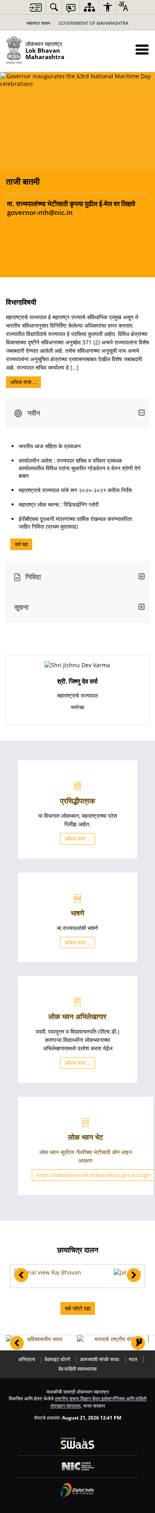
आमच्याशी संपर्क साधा (99, 1359)
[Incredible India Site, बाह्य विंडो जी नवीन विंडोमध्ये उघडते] (41, 1339)
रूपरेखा (77, 707)
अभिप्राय (26, 1359)
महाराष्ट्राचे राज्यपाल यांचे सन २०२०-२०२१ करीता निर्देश (75, 490)
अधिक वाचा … (23, 382)
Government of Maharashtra (93, 23)
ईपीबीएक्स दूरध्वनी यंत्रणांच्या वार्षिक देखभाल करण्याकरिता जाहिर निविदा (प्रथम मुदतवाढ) (75, 522)
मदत (133, 1359)
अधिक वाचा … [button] (77, 838)
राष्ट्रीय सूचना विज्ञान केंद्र (77, 1398)
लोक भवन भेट (85, 1137)
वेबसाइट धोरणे (57, 1359)
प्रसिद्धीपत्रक (77, 800)
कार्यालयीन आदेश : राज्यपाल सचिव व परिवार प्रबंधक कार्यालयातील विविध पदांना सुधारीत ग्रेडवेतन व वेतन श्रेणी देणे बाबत (80, 468)
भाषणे (77, 913)
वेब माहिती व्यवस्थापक (77, 1369)
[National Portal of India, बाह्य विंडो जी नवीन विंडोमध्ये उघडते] (112, 1339)
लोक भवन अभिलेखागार (77, 1016)
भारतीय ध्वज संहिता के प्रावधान (50, 446)
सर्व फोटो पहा (78, 1308)
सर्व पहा (21, 544)
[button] (142, 49)
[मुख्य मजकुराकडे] (35, 7)
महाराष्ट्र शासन (38, 23)
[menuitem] (54, 7)
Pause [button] (139, 1341)
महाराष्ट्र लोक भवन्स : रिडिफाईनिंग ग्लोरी (59, 504)
